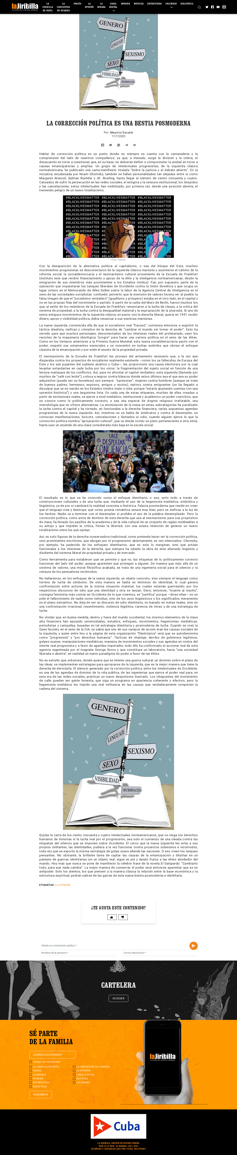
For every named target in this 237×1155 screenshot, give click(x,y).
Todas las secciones (46, 1061)
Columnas (83, 1082)
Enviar (193, 946)
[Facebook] (212, 7)
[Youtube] (218, 7)
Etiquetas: (47, 884)
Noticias (139, 3)
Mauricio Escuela (121, 132)
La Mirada (39, 1074)
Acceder (119, 998)
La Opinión (63, 884)
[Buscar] (199, 7)
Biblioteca (187, 3)
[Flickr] (224, 7)
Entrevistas (154, 3)
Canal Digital (113, 5)
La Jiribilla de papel (47, 7)
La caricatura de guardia (63, 7)
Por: (107, 132)
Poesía (77, 3)
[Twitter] (207, 7)
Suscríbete (40, 1094)
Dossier (125, 3)
